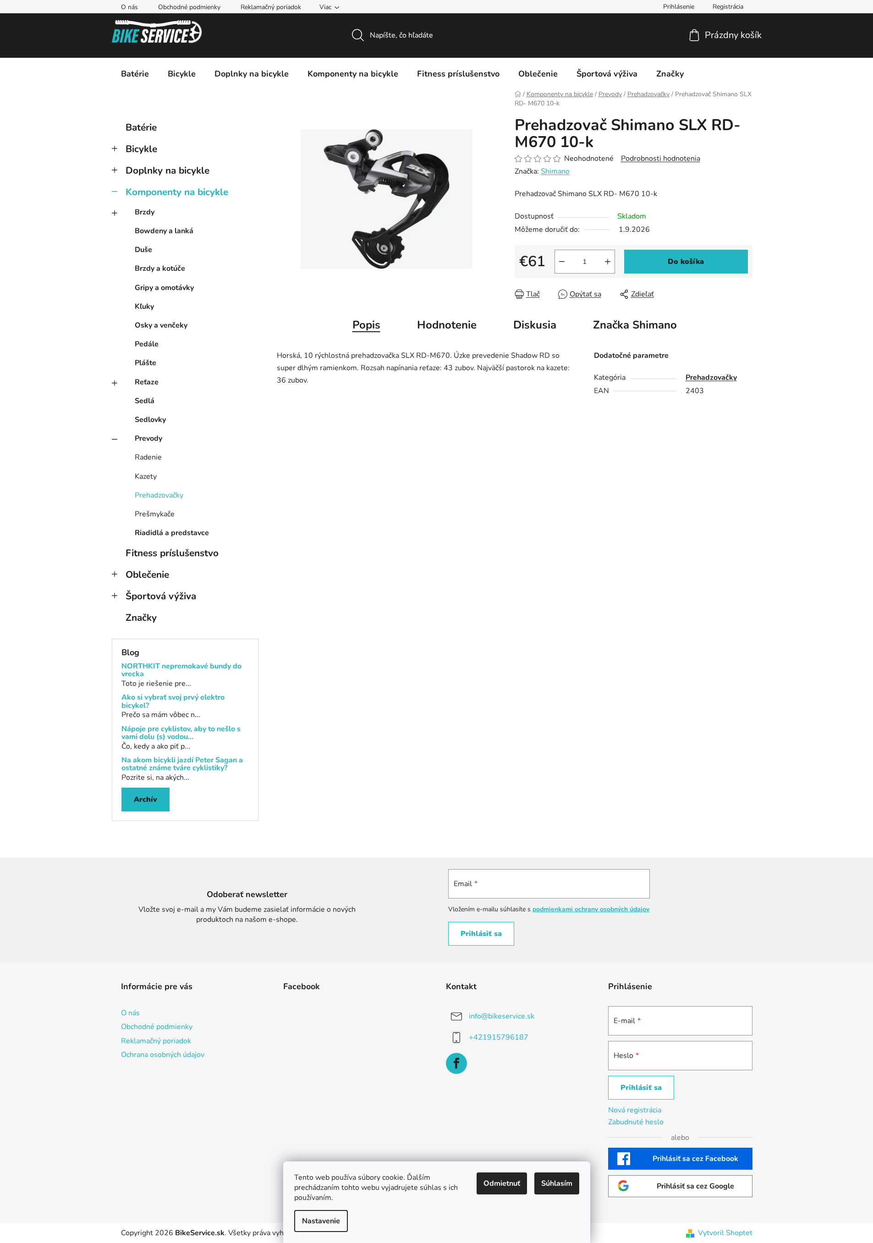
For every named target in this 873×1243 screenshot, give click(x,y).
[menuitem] (135, 73)
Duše (143, 250)
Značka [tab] (635, 325)
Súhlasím (556, 1183)
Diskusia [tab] (534, 325)
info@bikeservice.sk (501, 1016)
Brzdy (144, 212)
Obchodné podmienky (189, 7)
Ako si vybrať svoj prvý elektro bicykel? (173, 702)
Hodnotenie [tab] (447, 325)
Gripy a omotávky (164, 288)
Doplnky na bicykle (167, 170)
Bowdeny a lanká (164, 231)
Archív (145, 799)
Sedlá (144, 401)
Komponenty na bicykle (177, 192)
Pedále (147, 344)
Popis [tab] (366, 325)
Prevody (148, 438)
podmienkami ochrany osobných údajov (591, 909)
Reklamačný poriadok (271, 7)
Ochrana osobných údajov (162, 1055)
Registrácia (728, 6)
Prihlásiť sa (481, 934)
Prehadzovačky (159, 495)
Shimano (555, 171)
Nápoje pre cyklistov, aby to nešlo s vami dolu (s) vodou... (181, 733)
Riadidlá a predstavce (172, 533)
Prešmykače (155, 514)
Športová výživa (161, 596)
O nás (129, 7)
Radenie (148, 457)
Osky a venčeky (161, 325)
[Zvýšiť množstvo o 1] (608, 261)
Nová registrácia (634, 1110)
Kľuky (144, 306)
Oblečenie (147, 574)
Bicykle (141, 148)
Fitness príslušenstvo (172, 553)
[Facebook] (456, 1063)
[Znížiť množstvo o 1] (562, 261)
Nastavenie (321, 1221)
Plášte (145, 363)
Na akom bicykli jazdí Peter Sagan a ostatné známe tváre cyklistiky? (182, 764)
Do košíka (686, 262)
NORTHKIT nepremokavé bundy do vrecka (181, 671)
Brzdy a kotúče (160, 268)
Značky (141, 617)
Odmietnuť (501, 1183)
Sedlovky (150, 420)
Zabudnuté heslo (636, 1122)
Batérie (141, 127)
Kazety (146, 476)
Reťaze (147, 382)
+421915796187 (498, 1037)
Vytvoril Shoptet (725, 1233)
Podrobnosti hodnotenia (660, 158)
